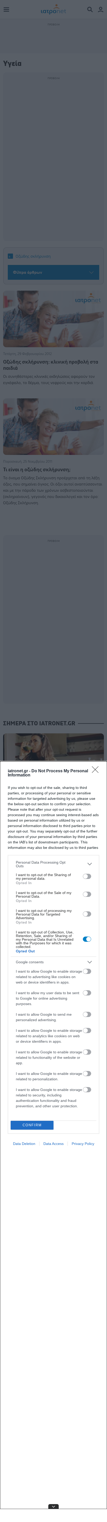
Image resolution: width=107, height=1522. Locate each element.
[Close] (97, 771)
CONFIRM (32, 1125)
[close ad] (53, 1506)
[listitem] (53, 864)
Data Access (53, 1144)
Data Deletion (24, 1144)
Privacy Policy (83, 1144)
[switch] (87, 876)
